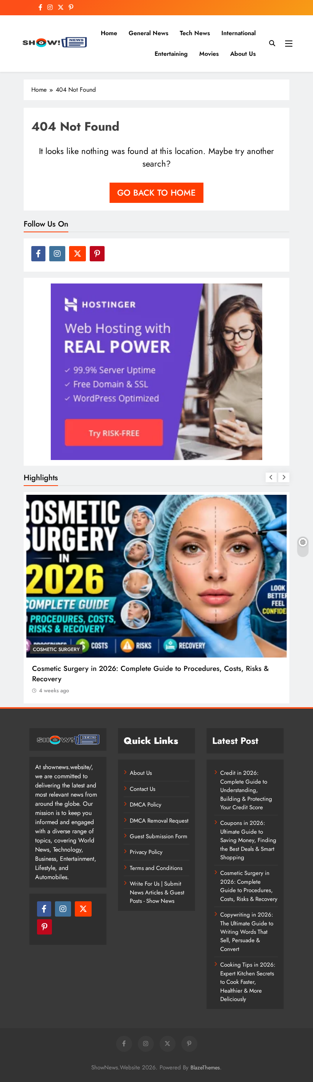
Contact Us (142, 789)
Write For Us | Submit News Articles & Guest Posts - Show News (157, 892)
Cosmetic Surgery (56, 649)
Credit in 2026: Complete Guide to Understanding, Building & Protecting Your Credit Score (246, 790)
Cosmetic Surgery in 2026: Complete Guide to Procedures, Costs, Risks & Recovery (249, 886)
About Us (243, 53)
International (238, 33)
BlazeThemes (205, 1067)
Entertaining (171, 53)
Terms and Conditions (156, 868)
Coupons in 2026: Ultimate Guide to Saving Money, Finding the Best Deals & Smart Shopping (248, 840)
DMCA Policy (145, 804)
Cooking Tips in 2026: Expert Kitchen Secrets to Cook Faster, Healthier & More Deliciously (247, 982)
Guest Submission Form (158, 836)
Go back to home (156, 192)
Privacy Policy (146, 852)
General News (148, 33)
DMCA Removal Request (159, 820)
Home (109, 33)
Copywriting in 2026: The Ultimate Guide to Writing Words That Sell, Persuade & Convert (246, 931)
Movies (209, 53)
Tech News (195, 33)
